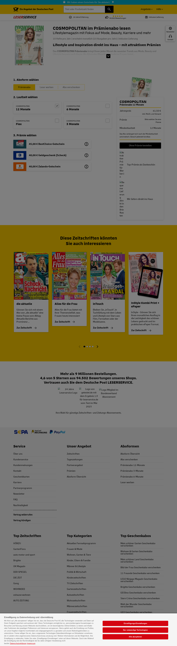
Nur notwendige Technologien (135, 630)
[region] (88, 630)
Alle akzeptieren (135, 637)
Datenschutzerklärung (18, 643)
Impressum (31, 643)
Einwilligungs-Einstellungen (135, 623)
